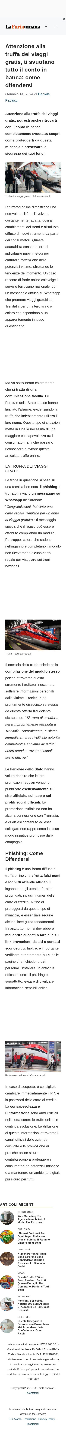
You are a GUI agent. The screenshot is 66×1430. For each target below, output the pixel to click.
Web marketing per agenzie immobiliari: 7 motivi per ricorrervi (31, 1219)
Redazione (30, 1418)
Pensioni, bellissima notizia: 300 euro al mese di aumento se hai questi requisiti (33, 1305)
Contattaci (33, 1392)
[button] (46, 26)
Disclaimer (33, 1423)
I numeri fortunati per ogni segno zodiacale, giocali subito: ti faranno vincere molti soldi (34, 1238)
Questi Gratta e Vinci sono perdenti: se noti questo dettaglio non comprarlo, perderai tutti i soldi (34, 1283)
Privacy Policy (46, 1418)
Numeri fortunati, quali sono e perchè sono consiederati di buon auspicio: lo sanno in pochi (32, 1260)
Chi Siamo (15, 1418)
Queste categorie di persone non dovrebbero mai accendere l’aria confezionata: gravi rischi (33, 1327)
